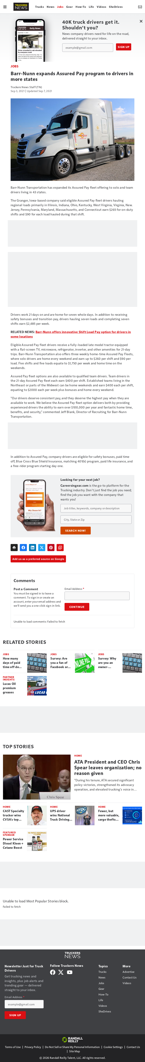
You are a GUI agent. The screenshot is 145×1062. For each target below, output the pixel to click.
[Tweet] (41, 547)
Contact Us (133, 1047)
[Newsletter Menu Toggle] (140, 6)
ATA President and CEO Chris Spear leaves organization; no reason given (108, 767)
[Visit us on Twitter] (61, 972)
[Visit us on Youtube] (69, 972)
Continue (77, 607)
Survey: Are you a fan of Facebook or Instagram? (59, 663)
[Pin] (50, 547)
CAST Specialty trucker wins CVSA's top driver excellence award (13, 815)
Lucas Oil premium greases (9, 688)
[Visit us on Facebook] (52, 972)
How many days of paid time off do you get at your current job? (12, 663)
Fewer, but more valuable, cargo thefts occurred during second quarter (108, 815)
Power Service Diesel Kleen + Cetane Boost (13, 843)
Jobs (14, 66)
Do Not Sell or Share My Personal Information (72, 1047)
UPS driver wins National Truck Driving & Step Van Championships (61, 815)
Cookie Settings (113, 1047)
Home (78, 755)
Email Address (74, 588)
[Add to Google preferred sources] (60, 547)
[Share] (23, 547)
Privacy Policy (33, 1047)
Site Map (74, 1051)
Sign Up (123, 47)
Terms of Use (13, 1047)
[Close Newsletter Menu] (141, 21)
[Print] (14, 547)
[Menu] (5, 6)
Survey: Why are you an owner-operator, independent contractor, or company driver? (108, 663)
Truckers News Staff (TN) (26, 87)
